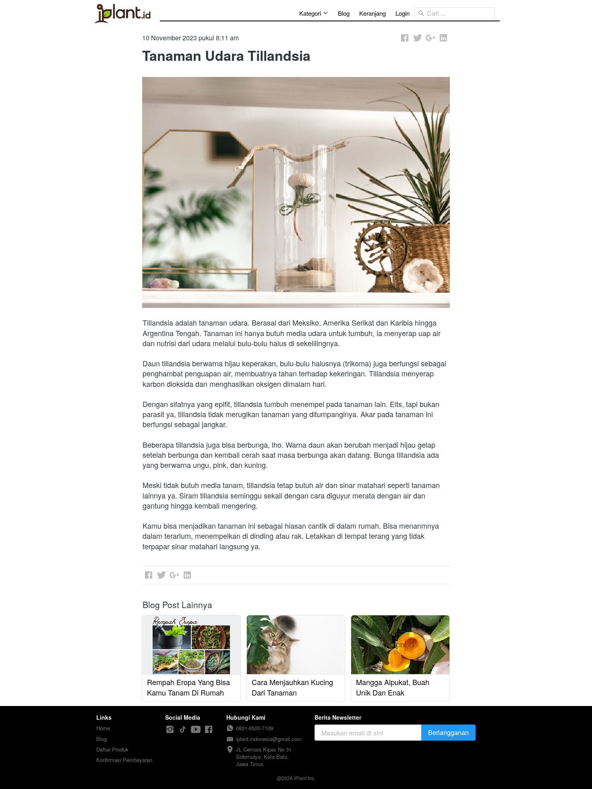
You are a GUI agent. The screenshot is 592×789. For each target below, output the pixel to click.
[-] (170, 730)
